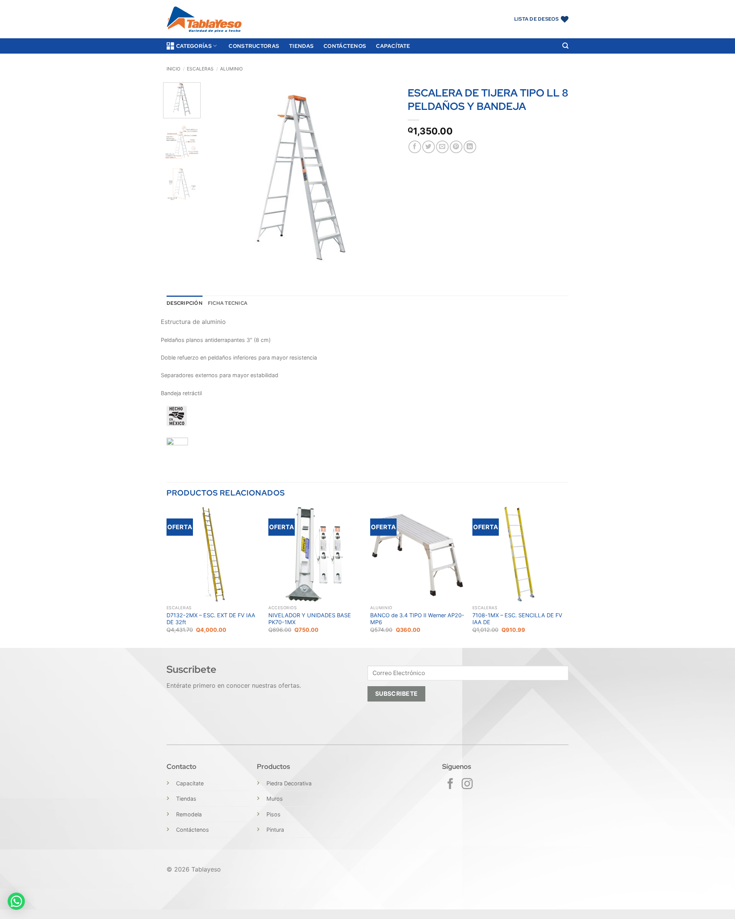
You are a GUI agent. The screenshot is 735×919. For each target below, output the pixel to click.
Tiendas (301, 45)
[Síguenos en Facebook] (450, 784)
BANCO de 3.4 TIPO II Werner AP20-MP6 (417, 619)
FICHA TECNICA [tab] (227, 303)
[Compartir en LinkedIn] (470, 147)
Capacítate (393, 45)
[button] (565, 45)
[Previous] (219, 177)
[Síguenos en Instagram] (467, 784)
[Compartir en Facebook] (414, 147)
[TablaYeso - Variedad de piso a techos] (204, 19)
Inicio (173, 69)
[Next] (383, 177)
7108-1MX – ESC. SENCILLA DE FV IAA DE (517, 619)
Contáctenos (344, 45)
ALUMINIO (231, 69)
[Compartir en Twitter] (428, 147)
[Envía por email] (442, 147)
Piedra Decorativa (289, 783)
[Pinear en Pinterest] (456, 147)
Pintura (275, 829)
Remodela (189, 814)
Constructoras (254, 45)
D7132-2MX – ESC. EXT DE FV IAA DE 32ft (211, 619)
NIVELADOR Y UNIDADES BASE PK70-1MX (309, 619)
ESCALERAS (200, 69)
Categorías (194, 45)
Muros (274, 798)
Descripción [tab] (185, 303)
